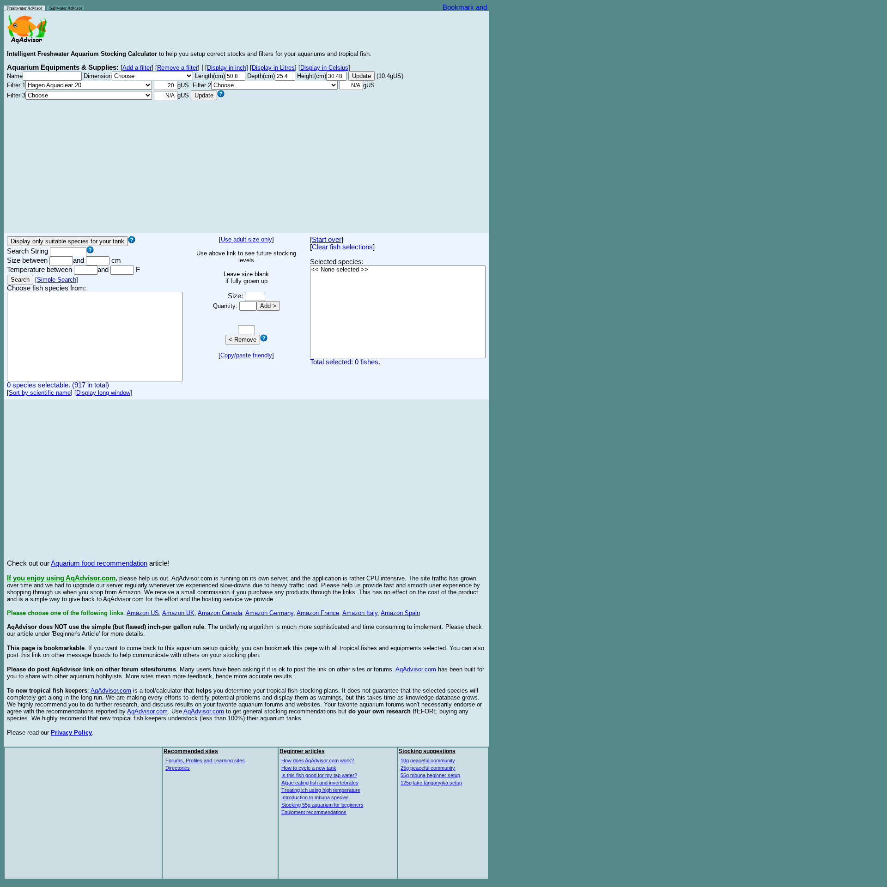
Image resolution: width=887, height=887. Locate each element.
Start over (326, 239)
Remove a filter (177, 67)
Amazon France (318, 612)
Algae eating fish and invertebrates (319, 782)
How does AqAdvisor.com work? (317, 760)
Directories (177, 768)
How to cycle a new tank (308, 768)
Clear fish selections (342, 247)
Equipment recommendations (313, 812)
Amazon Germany (269, 612)
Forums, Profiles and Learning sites (205, 760)
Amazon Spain (400, 612)
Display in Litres (273, 67)
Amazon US (143, 612)
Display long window (103, 392)
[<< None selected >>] (397, 270)
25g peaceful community (428, 768)
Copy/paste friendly (246, 355)
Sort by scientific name (40, 392)
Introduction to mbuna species (315, 797)
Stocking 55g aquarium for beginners (322, 805)
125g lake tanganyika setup (431, 782)
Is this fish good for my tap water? (319, 775)
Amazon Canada (220, 612)
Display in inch (226, 67)
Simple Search (56, 279)
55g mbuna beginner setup (430, 775)
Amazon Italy (359, 612)
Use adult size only (246, 239)
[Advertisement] (246, 164)
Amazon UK (178, 612)
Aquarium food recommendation (99, 563)
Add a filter (137, 67)
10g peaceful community (428, 760)
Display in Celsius (324, 67)
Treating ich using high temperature (320, 790)
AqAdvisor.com (415, 669)
